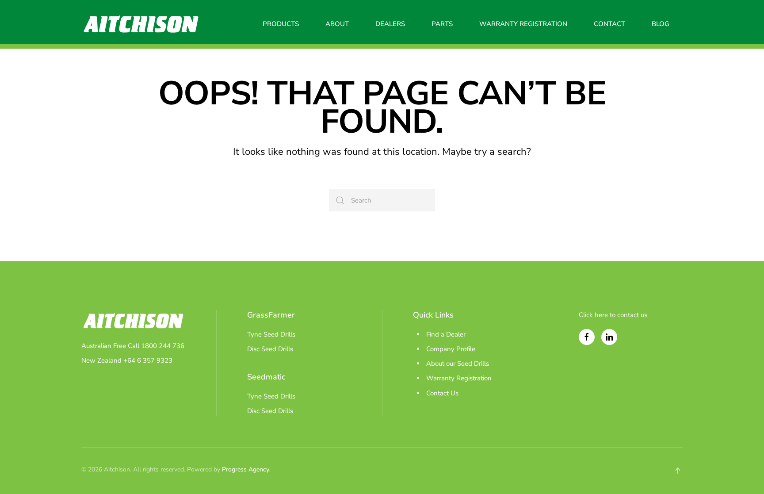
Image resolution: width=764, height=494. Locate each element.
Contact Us (442, 393)
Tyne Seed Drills (271, 334)
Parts (442, 23)
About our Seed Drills (457, 363)
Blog (660, 23)
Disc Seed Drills (270, 349)
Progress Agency (245, 469)
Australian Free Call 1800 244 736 (132, 345)
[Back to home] (141, 24)
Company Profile (450, 349)
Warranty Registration (523, 23)
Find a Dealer (446, 334)
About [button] (337, 23)
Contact (609, 23)
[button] (678, 470)
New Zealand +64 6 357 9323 (126, 360)
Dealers (390, 23)
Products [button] (281, 23)
